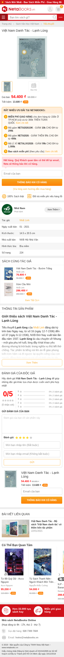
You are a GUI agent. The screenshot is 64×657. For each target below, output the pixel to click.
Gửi (32, 462)
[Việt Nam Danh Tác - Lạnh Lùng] (32, 78)
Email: (23, 637)
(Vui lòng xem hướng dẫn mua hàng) (32, 189)
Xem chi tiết (22, 123)
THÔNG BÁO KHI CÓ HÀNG (32, 182)
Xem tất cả (31, 300)
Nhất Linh (24, 220)
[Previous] (5, 574)
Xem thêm (52, 209)
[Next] (59, 574)
